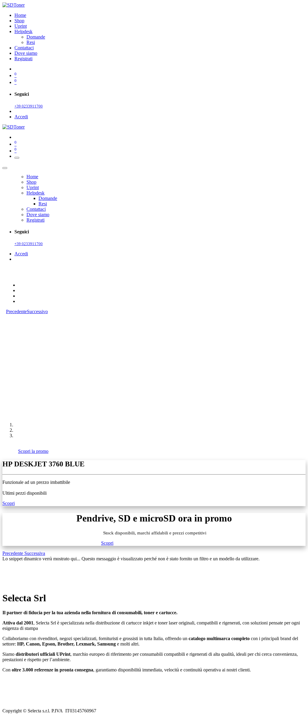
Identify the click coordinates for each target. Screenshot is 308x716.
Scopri (8, 503)
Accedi (21, 116)
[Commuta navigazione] (16, 158)
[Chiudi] (4, 168)
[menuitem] (20, 15)
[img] (13, 553)
